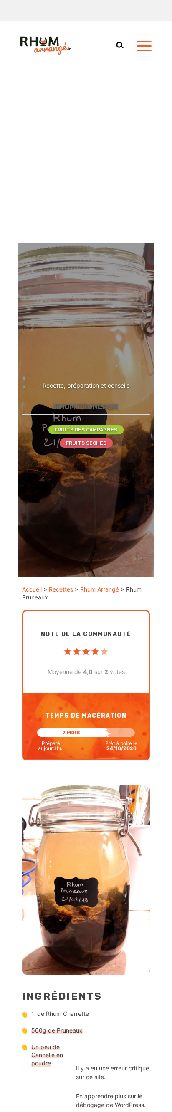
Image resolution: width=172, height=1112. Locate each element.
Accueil (32, 589)
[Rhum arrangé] (45, 45)
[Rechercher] (120, 46)
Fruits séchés (86, 443)
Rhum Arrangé (99, 589)
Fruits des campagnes (86, 430)
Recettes (61, 589)
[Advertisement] (86, 153)
